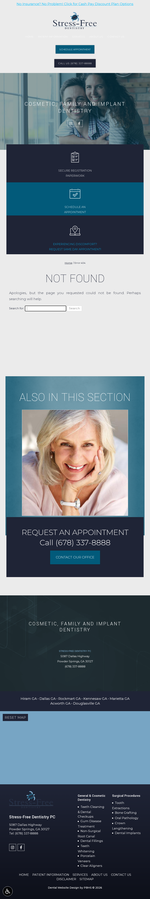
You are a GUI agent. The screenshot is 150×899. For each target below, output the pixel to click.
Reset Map (15, 717)
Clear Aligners (91, 866)
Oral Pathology (126, 818)
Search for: (16, 308)
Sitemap (87, 879)
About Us (96, 36)
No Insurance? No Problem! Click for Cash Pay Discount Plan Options (75, 4)
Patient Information (53, 36)
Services (78, 36)
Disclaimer (66, 879)
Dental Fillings (91, 841)
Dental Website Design (63, 887)
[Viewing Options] (8, 891)
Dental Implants (128, 833)
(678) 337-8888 (75, 666)
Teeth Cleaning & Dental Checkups (91, 812)
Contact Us (116, 36)
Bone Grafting (126, 812)
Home (29, 36)
